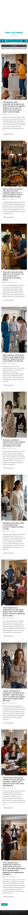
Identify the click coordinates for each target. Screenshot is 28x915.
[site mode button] (22, 41)
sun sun (15, 114)
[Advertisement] (14, 15)
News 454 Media (14, 32)
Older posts (5, 904)
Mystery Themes (13, 913)
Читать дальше (9, 134)
